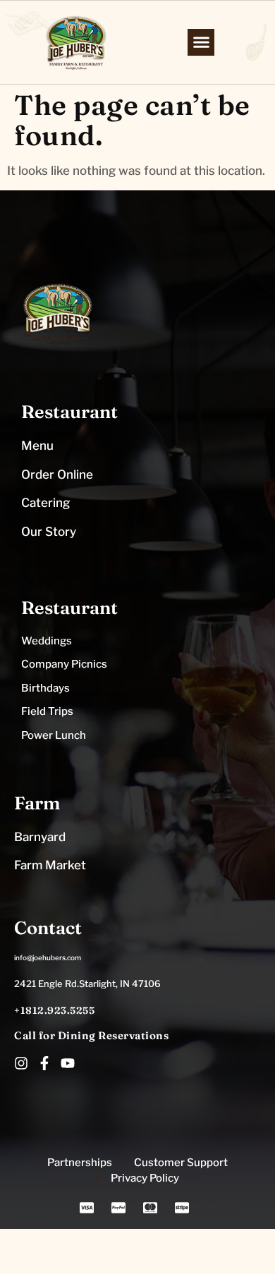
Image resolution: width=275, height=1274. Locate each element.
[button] (201, 42)
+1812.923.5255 (54, 1010)
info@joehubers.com (47, 957)
